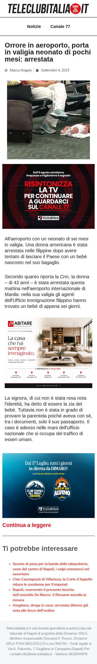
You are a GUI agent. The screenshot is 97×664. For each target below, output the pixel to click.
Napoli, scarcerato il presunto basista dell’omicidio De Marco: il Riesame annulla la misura (49, 595)
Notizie (34, 26)
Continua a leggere (26, 525)
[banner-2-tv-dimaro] (48, 485)
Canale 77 (60, 26)
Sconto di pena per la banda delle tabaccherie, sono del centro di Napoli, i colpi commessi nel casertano (51, 569)
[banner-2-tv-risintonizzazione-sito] (48, 196)
